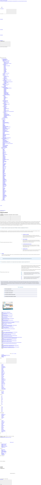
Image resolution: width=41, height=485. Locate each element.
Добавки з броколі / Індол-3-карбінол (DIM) (9, 111)
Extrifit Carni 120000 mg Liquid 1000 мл (6, 330)
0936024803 (1, 19)
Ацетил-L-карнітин (6, 82)
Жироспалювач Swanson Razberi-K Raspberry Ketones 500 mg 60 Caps (9, 343)
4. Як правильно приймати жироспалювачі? (10, 294)
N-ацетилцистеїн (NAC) (6, 114)
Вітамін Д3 (5, 89)
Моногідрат (5, 78)
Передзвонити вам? (2, 468)
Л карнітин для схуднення (26, 234)
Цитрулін (5, 69)
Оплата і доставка (3, 450)
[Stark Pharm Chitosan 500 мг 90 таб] (21, 318)
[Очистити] (11, 360)
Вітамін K (5, 91)
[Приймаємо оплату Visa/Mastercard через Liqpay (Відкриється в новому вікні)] (5, 437)
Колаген (5, 101)
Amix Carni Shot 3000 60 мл (4, 317)
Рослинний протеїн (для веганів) (7, 63)
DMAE (5, 109)
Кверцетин (5, 116)
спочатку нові (16, 214)
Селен (4, 112)
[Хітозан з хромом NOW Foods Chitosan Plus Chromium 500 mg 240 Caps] (21, 337)
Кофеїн (5, 86)
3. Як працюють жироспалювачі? (9, 292)
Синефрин (5, 83)
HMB (4, 79)
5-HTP (5, 66)
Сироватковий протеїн (6, 61)
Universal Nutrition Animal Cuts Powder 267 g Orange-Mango (8, 322)
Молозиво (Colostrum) (6, 108)
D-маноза (5, 107)
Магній (5, 98)
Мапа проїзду (1, 479)
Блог (2, 452)
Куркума (5, 113)
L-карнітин (3, 354)
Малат (4, 77)
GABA (5, 67)
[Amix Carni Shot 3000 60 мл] (21, 316)
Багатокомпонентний (6, 76)
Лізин (4, 72)
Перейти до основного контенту (3, 0)
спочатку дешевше (6, 214)
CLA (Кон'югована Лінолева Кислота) (8, 81)
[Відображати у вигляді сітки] (5, 218)
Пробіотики (5, 104)
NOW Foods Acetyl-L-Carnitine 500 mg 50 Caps (7, 339)
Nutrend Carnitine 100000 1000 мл (5, 327)
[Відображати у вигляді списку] (16, 218)
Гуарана (5, 85)
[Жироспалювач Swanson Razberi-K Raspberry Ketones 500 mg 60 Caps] (21, 342)
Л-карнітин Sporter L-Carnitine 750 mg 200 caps (7, 341)
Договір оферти (3, 454)
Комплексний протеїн (6, 62)
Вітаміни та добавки (4, 444)
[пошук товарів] (11, 11)
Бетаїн (4, 105)
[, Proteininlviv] (3, 435)
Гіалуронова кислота (6, 102)
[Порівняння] (5, 44)
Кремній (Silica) (6, 97)
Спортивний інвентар (4, 138)
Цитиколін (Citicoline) (6, 110)
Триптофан (5, 71)
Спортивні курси (3, 447)
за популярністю (2, 214)
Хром (4, 99)
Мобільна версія (12, 442)
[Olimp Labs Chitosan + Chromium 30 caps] (21, 304)
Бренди (2, 446)
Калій (4, 96)
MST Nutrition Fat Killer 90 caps (5, 320)
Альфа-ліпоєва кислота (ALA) (7, 115)
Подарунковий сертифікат (4, 147)
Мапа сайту (3, 453)
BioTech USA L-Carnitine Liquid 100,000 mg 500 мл (7, 332)
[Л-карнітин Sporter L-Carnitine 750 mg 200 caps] (21, 340)
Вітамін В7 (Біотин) (6, 92)
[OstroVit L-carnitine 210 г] (21, 323)
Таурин (5, 68)
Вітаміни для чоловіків (6, 94)
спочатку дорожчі (10, 214)
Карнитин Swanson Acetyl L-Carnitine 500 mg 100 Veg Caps (8, 347)
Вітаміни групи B (6, 88)
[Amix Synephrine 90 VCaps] (21, 313)
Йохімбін (3, 356)
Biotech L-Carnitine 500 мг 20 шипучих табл (6, 334)
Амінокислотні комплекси (7, 65)
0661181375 (1, 40)
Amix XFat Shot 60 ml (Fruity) (5, 315)
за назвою (14, 214)
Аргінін (5, 70)
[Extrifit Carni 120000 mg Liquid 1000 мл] (21, 328)
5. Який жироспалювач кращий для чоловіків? (10, 296)
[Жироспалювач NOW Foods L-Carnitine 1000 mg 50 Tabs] (21, 345)
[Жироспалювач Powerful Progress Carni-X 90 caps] (21, 335)
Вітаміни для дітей (6, 93)
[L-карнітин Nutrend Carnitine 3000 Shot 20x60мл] (21, 325)
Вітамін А (5, 90)
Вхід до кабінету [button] (3, 449)
